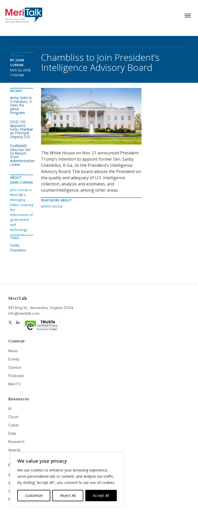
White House (52, 206)
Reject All (68, 495)
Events (14, 359)
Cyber (13, 425)
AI (9, 408)
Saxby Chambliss (18, 247)
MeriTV (14, 384)
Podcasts (16, 375)
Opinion (14, 367)
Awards (14, 450)
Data (12, 433)
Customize (34, 495)
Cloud (13, 417)
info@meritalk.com (23, 313)
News (13, 351)
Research (16, 441)
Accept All (101, 495)
